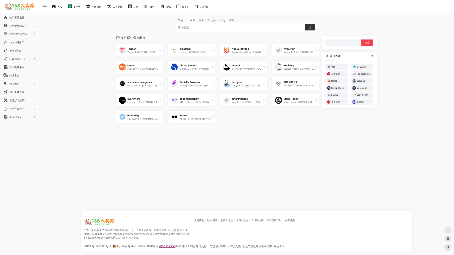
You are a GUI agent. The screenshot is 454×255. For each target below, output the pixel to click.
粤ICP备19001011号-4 (97, 246)
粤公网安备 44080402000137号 (137, 246)
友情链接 (290, 220)
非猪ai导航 (242, 220)
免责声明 (199, 220)
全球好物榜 (257, 220)
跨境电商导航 (274, 220)
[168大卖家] (99, 223)
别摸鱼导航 (226, 220)
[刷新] (371, 56)
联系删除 (212, 220)
